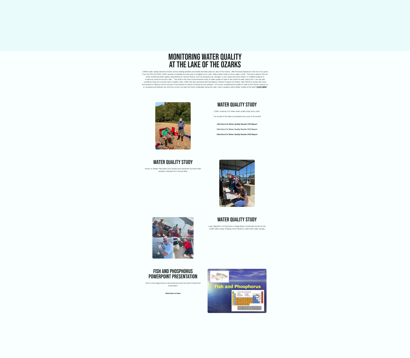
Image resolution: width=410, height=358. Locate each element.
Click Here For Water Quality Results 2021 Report (237, 124)
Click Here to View (173, 293)
